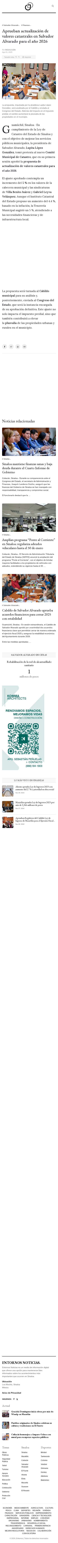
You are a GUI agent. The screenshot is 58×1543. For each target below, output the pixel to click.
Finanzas (9, 1513)
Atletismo (44, 1476)
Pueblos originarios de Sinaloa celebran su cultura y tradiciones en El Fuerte (31, 1424)
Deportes (25, 1510)
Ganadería (24, 1516)
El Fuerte (24, 1471)
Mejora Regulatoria (14, 1531)
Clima (16, 1510)
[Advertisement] (29, 255)
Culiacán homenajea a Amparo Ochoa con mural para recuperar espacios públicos (31, 1436)
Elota (23, 1479)
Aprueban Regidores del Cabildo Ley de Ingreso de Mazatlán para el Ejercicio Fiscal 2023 (34, 821)
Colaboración (44, 1531)
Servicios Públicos (24, 1513)
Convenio (44, 1518)
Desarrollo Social (36, 1523)
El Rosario (25, 1491)
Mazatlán (24, 1456)
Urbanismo (26, 1521)
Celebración (7, 1488)
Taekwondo (45, 1456)
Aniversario (17, 1528)
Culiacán (24, 1460)
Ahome (24, 1475)
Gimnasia (44, 1468)
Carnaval (28, 1526)
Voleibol (44, 1464)
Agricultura (37, 1508)
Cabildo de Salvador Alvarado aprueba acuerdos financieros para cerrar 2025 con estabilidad (27, 614)
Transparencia (18, 1523)
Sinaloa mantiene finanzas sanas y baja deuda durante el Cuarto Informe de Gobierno (27, 468)
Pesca (8, 1510)
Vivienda (47, 1510)
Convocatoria (29, 1533)
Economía (7, 1508)
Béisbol (44, 1452)
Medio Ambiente (21, 1508)
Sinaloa (24, 1452)
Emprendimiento (43, 1513)
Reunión (36, 1510)
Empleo (34, 1518)
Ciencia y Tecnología (41, 1516)
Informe (25, 1518)
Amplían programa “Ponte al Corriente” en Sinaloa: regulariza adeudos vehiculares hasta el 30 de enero (28, 544)
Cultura (49, 1508)
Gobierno (5, 1492)
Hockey (44, 1472)
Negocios (30, 1531)
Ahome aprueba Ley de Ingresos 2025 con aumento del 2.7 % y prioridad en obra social (34, 788)
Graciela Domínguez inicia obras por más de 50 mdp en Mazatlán (32, 1413)
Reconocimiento (13, 1526)
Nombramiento (41, 1521)
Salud (4, 1465)
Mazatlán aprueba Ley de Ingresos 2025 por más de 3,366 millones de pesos (34, 804)
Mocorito (24, 1483)
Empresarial (13, 1518)
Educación (6, 1480)
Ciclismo (44, 1460)
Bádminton (45, 1480)
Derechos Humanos (35, 1528)
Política (5, 1484)
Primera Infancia (43, 1526)
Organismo (14, 1521)
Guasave (24, 1487)
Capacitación (11, 1516)
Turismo (5, 1469)
